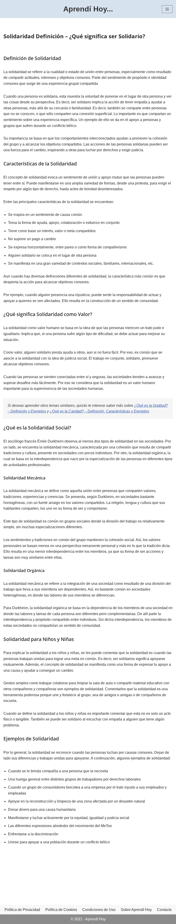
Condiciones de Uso (99, 910)
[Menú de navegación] (167, 9)
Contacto (164, 910)
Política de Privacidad (22, 910)
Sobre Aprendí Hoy (136, 910)
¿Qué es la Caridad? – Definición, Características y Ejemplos (99, 411)
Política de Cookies (61, 910)
